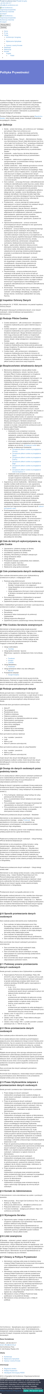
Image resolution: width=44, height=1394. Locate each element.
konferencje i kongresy (13, 37)
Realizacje (7, 47)
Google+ (11, 660)
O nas (6, 33)
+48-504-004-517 (5, 3)
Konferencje (8, 1357)
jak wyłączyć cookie (30, 445)
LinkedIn (11, 662)
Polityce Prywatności (6, 1391)
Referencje (7, 49)
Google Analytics (13, 675)
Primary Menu (5, 25)
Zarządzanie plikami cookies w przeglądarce (26, 449)
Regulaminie (18, 1391)
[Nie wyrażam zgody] (1, 1393)
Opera (14, 455)
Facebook (11, 658)
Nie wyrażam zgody (36, 1391)
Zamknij (3, 27)
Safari (14, 468)
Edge (14, 463)
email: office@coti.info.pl (8, 1345)
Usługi (6, 35)
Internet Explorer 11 (18, 472)
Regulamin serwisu (10, 1369)
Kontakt (6, 51)
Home (6, 31)
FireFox (14, 459)
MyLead (10, 671)
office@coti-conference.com (9, 5)
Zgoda (26, 1391)
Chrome (14, 451)
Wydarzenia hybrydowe (13, 41)
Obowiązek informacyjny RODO (14, 1373)
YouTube (11, 649)
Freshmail (11, 667)
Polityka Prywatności (10, 1371)
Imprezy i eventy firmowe (14, 45)
